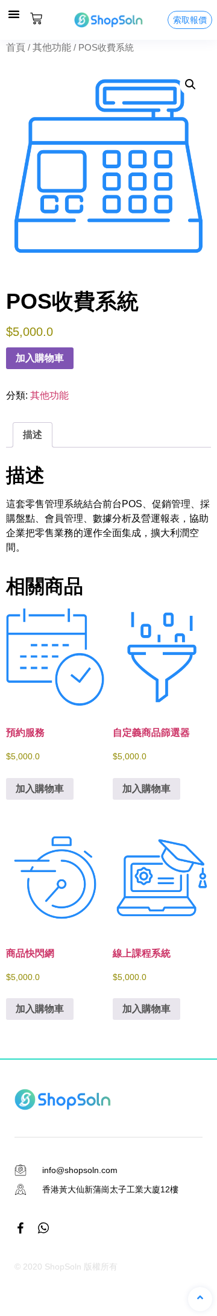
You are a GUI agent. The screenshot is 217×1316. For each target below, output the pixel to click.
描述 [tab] (32, 434)
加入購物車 (40, 358)
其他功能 (52, 47)
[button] (14, 14)
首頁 (15, 47)
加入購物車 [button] (40, 788)
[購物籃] (36, 19)
